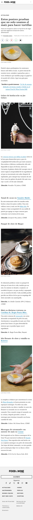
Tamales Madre (24, 198)
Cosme (21, 432)
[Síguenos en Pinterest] (18, 483)
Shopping (20, 496)
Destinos (20, 493)
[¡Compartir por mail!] (20, 40)
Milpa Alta (23, 206)
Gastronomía (7, 490)
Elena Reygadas (8, 402)
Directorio (5, 510)
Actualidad (5, 15)
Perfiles (20, 490)
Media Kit (19, 506)
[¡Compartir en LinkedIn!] (16, 40)
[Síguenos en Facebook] (6, 483)
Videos (19, 487)
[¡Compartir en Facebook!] (2, 40)
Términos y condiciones (6, 506)
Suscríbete (16, 477)
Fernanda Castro (7, 35)
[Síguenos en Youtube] (26, 483)
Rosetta (4, 340)
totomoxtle (19, 316)
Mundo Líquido (7, 493)
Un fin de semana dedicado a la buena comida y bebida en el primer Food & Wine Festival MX (17, 86)
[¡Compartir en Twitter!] (7, 40)
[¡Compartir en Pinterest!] (11, 40)
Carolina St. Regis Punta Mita (14, 312)
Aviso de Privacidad (8, 501)
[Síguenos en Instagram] (22, 483)
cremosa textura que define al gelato (14, 157)
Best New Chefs (7, 496)
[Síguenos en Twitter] (14, 483)
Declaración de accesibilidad (21, 502)
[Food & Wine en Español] (9, 2)
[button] (2, 2)
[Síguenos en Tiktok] (10, 483)
